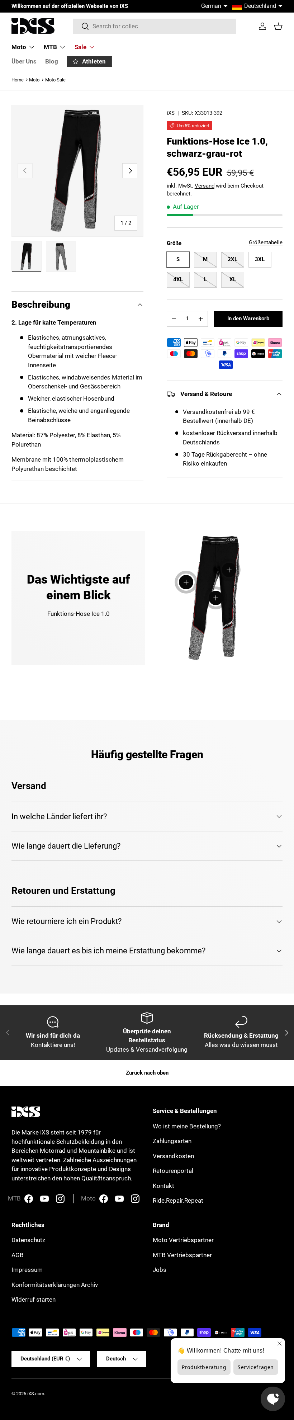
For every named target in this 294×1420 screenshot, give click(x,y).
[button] (278, 26)
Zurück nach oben (147, 1073)
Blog (51, 61)
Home (17, 79)
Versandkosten (173, 1156)
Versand (204, 186)
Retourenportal (173, 1170)
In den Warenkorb (248, 318)
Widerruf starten (33, 1299)
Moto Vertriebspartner (183, 1240)
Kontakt (163, 1185)
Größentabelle (266, 242)
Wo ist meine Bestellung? (187, 1126)
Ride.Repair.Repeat (178, 1200)
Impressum (27, 1269)
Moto (34, 79)
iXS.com (35, 1393)
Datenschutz (28, 1240)
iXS (171, 113)
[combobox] (154, 26)
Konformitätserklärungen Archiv (54, 1284)
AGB (17, 1255)
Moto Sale (55, 79)
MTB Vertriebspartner (182, 1255)
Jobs (159, 1269)
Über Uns (24, 61)
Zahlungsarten (172, 1141)
